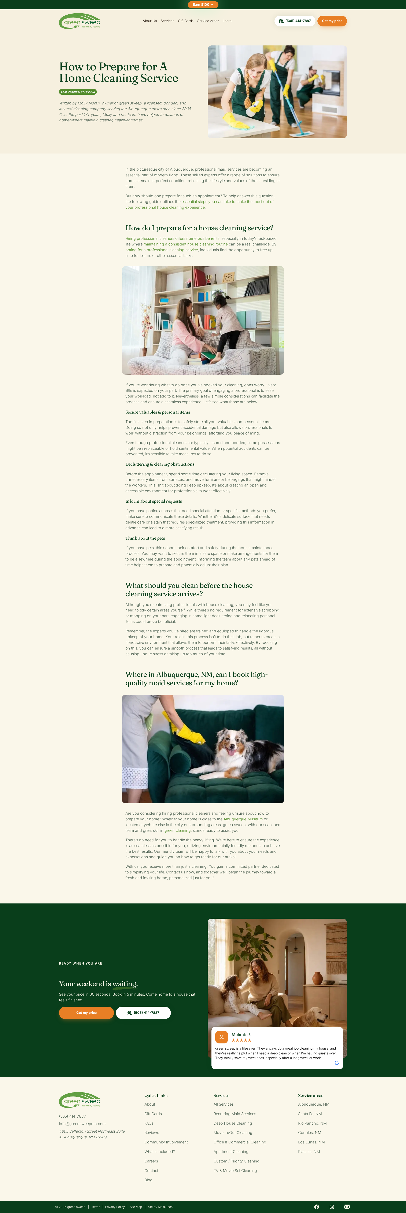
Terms (95, 1207)
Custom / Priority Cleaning (236, 1161)
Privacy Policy (115, 1207)
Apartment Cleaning (231, 1151)
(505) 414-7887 (298, 21)
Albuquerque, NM (313, 1104)
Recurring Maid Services (235, 1114)
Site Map (136, 1207)
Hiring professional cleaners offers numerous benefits (172, 238)
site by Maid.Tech (160, 1207)
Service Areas (208, 21)
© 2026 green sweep (70, 1207)
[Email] (347, 1207)
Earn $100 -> (203, 4)
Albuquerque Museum (243, 819)
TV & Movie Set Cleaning (235, 1170)
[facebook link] (317, 1207)
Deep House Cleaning (233, 1123)
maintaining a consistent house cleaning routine (186, 244)
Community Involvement (166, 1142)
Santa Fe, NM (310, 1114)
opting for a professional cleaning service (161, 250)
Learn (227, 21)
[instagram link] (332, 1207)
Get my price (332, 21)
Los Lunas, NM (311, 1142)
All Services (224, 1104)
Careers (151, 1161)
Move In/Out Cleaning (233, 1132)
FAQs (149, 1123)
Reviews (151, 1132)
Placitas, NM (309, 1151)
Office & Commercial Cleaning (240, 1142)
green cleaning (178, 830)
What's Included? (159, 1151)
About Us (150, 21)
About (149, 1104)
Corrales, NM (309, 1132)
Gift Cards (185, 21)
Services (167, 21)
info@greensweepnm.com (82, 1123)
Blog (148, 1180)
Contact (151, 1170)
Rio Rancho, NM (312, 1123)
